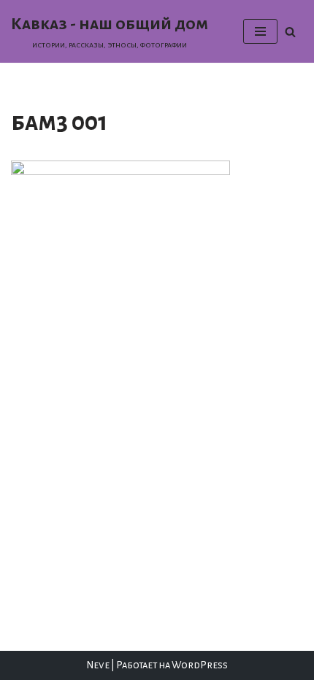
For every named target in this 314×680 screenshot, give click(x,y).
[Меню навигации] (260, 31)
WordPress (200, 665)
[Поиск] (290, 31)
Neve (98, 665)
